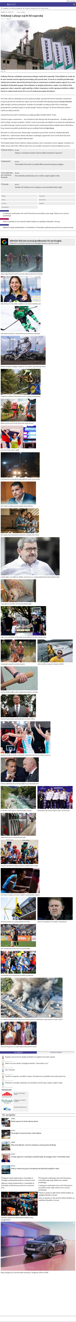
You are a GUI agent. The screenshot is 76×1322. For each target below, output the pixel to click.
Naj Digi (27, 8)
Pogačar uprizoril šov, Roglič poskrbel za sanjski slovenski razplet (30, 1057)
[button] (1, 4)
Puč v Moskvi (10, 1070)
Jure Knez (3, 203)
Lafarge (3, 199)
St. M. (5, 18)
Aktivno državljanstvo (17, 8)
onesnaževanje (5, 207)
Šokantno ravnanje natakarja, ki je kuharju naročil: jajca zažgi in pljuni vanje (33, 1083)
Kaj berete (18, 1052)
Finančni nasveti (44, 8)
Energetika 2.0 (6, 8)
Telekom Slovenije (70, 1)
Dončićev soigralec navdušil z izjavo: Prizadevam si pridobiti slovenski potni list (35, 1076)
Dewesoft (41, 203)
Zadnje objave (56, 1052)
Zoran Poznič (42, 199)
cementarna (42, 196)
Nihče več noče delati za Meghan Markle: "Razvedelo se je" (27, 1063)
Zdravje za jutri (34, 8)
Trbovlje (3, 196)
